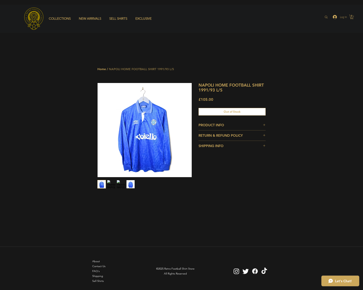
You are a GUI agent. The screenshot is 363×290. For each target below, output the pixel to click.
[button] (61, 18)
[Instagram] (236, 271)
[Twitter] (245, 271)
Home (101, 69)
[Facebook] (255, 271)
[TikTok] (264, 271)
